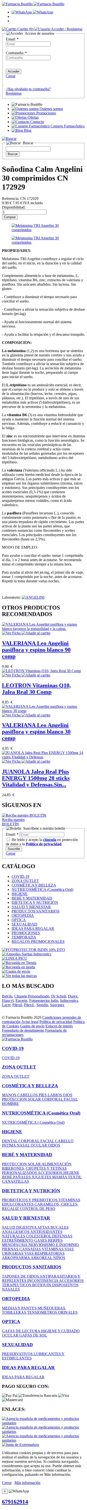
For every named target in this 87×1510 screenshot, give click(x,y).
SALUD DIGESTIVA (19, 1227)
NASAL (24, 1145)
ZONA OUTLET (25, 881)
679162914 (15, 1502)
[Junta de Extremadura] (20, 1445)
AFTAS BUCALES (53, 1227)
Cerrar (10, 76)
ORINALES (68, 1312)
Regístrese (14, 93)
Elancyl (8, 1000)
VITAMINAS (69, 1200)
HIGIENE (20, 894)
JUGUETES (42, 1177)
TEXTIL (75, 1177)
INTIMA (9, 1145)
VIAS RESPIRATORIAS (44, 1253)
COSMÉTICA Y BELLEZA (34, 885)
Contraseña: (16, 53)
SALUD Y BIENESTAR (31, 907)
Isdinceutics (69, 1000)
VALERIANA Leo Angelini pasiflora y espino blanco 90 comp (36, 649)
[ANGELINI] (33, 597)
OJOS (67, 1095)
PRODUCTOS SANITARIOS (35, 911)
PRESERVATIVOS (18, 1354)
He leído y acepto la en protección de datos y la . (42, 842)
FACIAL (71, 1099)
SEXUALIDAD (24, 924)
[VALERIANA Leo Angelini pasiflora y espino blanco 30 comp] (43, 711)
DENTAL (10, 1141)
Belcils (7, 996)
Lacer (6, 1005)
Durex (73, 996)
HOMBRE (10, 1104)
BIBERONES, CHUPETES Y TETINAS (34, 1168)
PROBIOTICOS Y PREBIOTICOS (30, 1200)
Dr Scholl (58, 996)
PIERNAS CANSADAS (22, 1249)
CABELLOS (28, 1095)
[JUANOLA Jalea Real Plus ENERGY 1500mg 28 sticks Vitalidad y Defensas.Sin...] (43, 757)
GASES (41, 1240)
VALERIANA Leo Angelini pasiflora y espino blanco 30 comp (36, 731)
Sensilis (42, 1005)
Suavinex (57, 1005)
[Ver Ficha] (12, 633)
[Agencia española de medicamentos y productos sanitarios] (43, 1423)
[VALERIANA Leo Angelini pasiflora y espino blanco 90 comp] (43, 629)
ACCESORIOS (50, 1173)
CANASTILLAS (15, 1181)
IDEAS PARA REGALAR (33, 928)
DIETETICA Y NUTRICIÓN (35, 902)
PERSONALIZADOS (20, 1173)
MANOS (9, 1095)
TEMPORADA (24, 937)
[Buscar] (9, 139)
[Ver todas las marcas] (19, 976)
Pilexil (17, 1005)
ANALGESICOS (16, 1232)
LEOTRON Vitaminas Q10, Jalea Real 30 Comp (36, 688)
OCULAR (39, 1145)
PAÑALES (22, 1177)
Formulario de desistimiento (23, 1030)
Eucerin (21, 1000)
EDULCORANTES (18, 1204)
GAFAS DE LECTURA (21, 1331)
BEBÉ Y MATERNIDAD (32, 898)
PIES (43, 1095)
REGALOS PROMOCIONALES (38, 941)
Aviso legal (29, 1022)
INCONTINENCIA (43, 1281)
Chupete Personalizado (31, 996)
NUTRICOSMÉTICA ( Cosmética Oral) (33, 1122)
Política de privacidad (55, 1022)
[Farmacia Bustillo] (33, 4)
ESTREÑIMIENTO (18, 1240)
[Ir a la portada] (17, 1039)
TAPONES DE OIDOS (21, 1276)
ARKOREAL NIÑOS (48, 1258)
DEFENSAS (62, 1236)
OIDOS (54, 1145)
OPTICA (19, 920)
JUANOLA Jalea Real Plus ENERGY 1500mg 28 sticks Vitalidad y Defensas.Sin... (36, 778)
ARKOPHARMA (16, 1258)
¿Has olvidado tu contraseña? (28, 89)
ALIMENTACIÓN (57, 1164)
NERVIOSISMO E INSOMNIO (53, 1245)
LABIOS (55, 1095)
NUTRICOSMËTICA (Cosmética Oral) (42, 889)
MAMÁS (60, 1177)
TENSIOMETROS (42, 1312)
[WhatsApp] (32, 12)
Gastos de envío (32, 1026)
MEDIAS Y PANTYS (19, 1308)
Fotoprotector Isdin (43, 1000)
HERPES (55, 1240)
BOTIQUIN (42, 1285)
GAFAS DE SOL (33, 1335)
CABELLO (64, 1141)
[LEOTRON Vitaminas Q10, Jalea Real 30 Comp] (41, 671)
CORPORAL (53, 1099)
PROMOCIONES (26, 933)
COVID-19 (20, 876)
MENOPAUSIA (15, 1245)
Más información (27, 1483)
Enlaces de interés (59, 1026)
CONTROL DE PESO (37, 1209)
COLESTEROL (39, 1236)
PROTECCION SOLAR (22, 1099)
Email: (12, 39)
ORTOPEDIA (23, 915)
